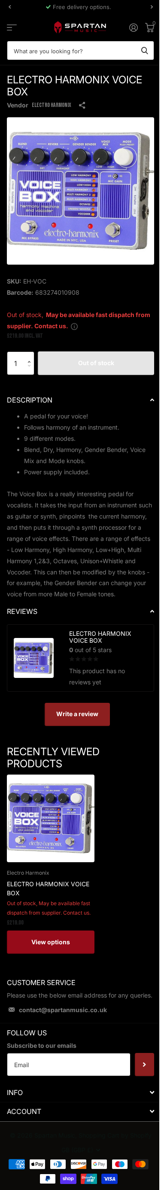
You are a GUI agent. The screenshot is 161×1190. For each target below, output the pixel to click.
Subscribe (144, 1064)
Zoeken (144, 50)
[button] (31, 355)
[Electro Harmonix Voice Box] (50, 818)
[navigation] (9, 7)
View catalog (12, 27)
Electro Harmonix (51, 105)
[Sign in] (133, 27)
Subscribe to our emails (41, 1045)
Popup (74, 326)
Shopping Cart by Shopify (115, 1135)
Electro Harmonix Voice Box (48, 888)
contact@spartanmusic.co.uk (63, 1009)
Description (29, 400)
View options (50, 942)
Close (80, 1092)
